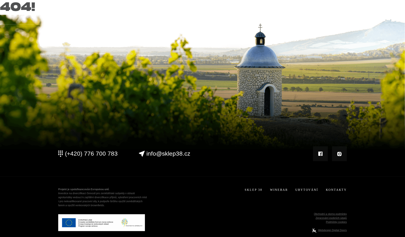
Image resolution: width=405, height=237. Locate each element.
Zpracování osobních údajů (331, 218)
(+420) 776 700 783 (91, 153)
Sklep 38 (252, 13)
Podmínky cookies (336, 222)
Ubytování (305, 13)
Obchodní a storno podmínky (330, 214)
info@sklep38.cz (168, 153)
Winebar (278, 13)
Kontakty (336, 13)
